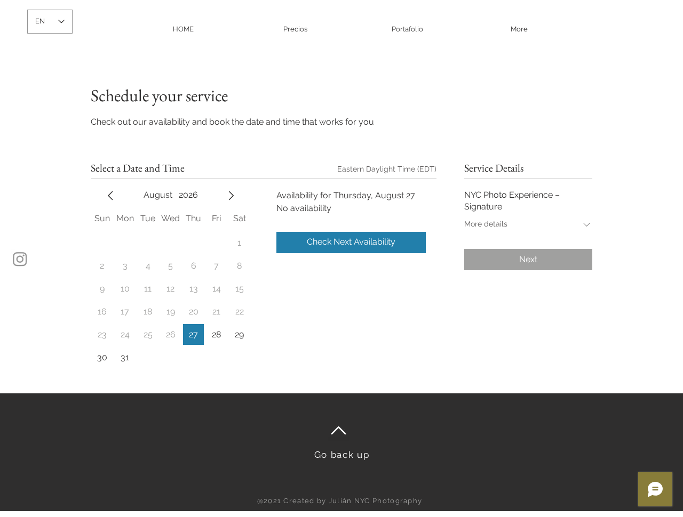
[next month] (231, 195)
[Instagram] (20, 258)
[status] (386, 169)
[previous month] (110, 195)
